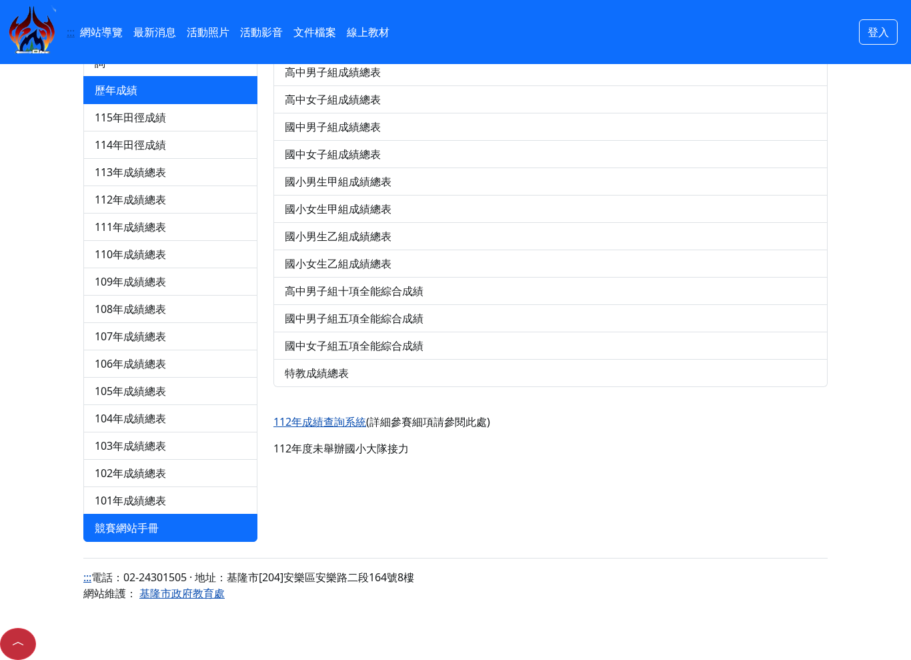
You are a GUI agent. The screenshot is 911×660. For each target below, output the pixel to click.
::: (71, 32)
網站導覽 (101, 32)
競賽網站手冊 (127, 528)
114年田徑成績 (130, 144)
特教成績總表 (317, 373)
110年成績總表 (130, 254)
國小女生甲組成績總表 (338, 209)
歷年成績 (116, 90)
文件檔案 (314, 32)
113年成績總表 (130, 172)
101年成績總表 (130, 500)
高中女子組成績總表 (333, 99)
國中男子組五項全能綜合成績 (354, 318)
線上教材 (368, 32)
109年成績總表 (130, 281)
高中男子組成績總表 (333, 72)
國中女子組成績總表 (333, 154)
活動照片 (208, 32)
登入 (878, 32)
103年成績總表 (130, 445)
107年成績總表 (130, 336)
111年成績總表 (130, 227)
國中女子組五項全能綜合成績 (354, 345)
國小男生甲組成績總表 (338, 181)
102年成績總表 (130, 473)
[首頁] (32, 27)
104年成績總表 (130, 418)
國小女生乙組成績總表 (338, 263)
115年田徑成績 (130, 117)
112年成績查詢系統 (319, 421)
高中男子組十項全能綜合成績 (354, 291)
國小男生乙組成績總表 (338, 236)
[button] (18, 644)
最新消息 (154, 32)
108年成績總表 (130, 309)
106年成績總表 (130, 363)
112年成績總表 (130, 199)
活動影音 (261, 32)
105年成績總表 (130, 391)
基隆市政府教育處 (182, 593)
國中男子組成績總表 (333, 126)
